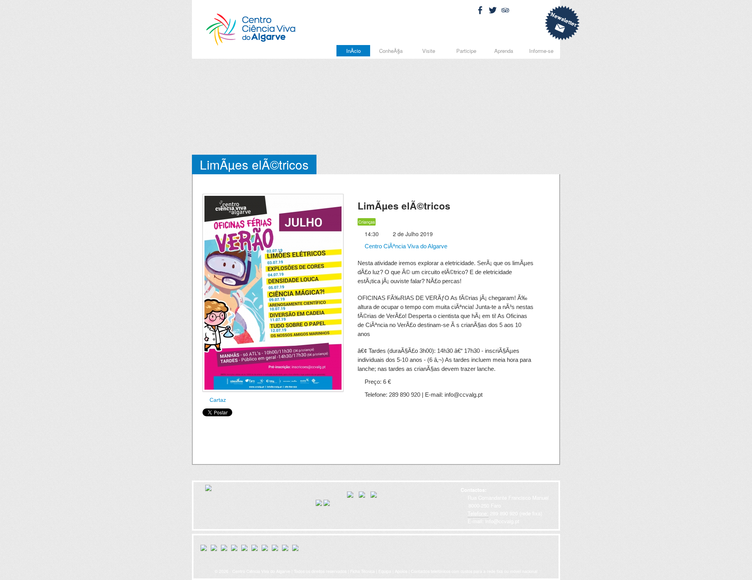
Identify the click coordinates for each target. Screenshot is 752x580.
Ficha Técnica (362, 571)
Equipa (384, 571)
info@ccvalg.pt (501, 521)
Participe (466, 50)
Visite (428, 50)
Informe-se (541, 50)
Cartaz (217, 400)
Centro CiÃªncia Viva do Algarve (405, 246)
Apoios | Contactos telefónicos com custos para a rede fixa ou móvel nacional (466, 571)
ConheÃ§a (391, 50)
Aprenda (503, 50)
